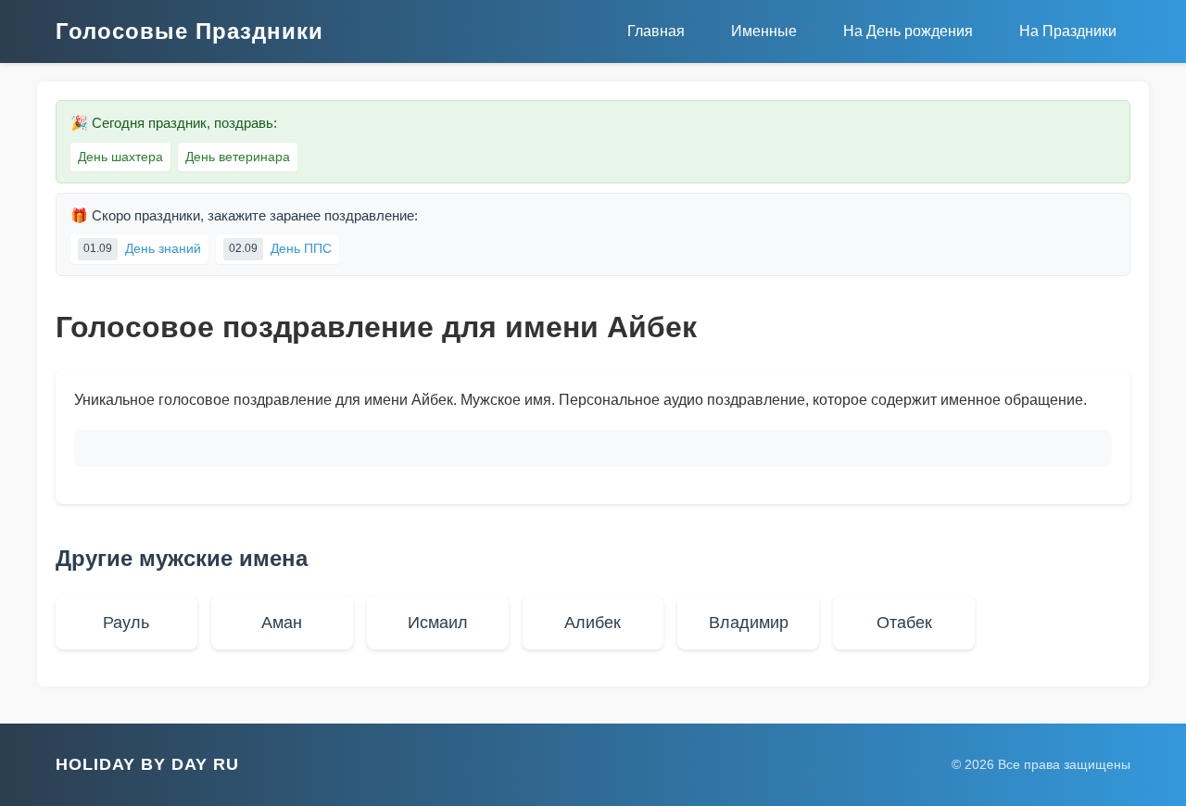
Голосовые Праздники (189, 31)
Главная (656, 31)
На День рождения (908, 31)
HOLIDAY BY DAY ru (147, 764)
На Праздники (1068, 31)
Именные (764, 31)
